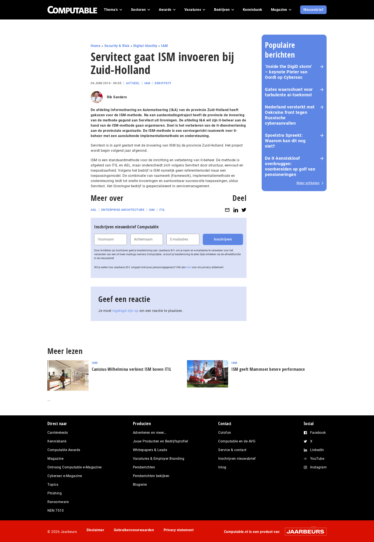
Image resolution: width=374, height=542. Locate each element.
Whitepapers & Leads (150, 450)
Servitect (163, 83)
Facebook (318, 433)
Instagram (318, 467)
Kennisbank (56, 441)
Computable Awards (63, 450)
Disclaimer (95, 530)
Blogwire (140, 484)
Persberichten (144, 467)
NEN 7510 (55, 510)
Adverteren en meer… (149, 433)
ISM (152, 209)
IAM (164, 46)
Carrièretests (57, 433)
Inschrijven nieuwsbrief (237, 459)
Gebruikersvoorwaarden (134, 530)
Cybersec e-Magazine (64, 476)
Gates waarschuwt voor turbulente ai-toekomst (289, 92)
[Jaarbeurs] (303, 531)
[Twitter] (244, 210)
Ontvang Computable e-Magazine (74, 467)
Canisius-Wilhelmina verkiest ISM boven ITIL (131, 369)
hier (189, 267)
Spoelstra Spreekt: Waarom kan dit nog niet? (285, 141)
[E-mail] (227, 210)
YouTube (317, 459)
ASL (94, 209)
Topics (52, 484)
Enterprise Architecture (123, 209)
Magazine (55, 459)
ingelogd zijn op (125, 311)
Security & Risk (117, 46)
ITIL (162, 209)
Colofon (224, 433)
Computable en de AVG (236, 441)
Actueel (133, 83)
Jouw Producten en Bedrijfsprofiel (160, 441)
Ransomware (58, 502)
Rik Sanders (117, 97)
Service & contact (232, 450)
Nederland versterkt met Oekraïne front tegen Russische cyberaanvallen (290, 115)
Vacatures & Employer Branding (158, 459)
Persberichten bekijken (151, 476)
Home (95, 46)
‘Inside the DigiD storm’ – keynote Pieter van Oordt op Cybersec (288, 72)
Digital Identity (145, 46)
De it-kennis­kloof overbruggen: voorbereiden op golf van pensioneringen (290, 166)
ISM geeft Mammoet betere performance (268, 369)
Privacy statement (179, 530)
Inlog (222, 467)
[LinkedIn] (235, 210)
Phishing (54, 493)
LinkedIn (317, 450)
